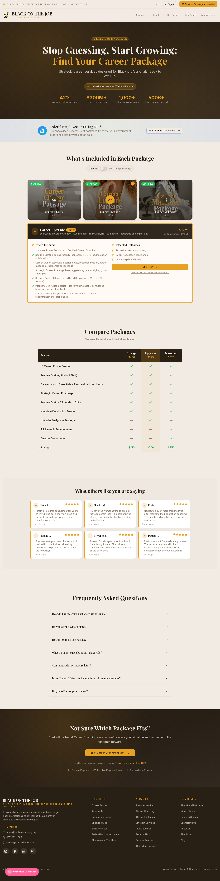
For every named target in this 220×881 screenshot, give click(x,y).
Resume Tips (98, 811)
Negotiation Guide (101, 817)
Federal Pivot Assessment (105, 834)
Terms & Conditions (190, 869)
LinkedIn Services (145, 822)
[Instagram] (6, 851)
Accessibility (210, 869)
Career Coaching (145, 811)
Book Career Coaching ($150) (107, 752)
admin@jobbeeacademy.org (21, 832)
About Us (185, 828)
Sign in (171, 4)
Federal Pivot (143, 834)
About (156, 15)
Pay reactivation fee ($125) (132, 763)
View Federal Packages (161, 130)
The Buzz (172, 15)
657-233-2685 (14, 837)
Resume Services (145, 805)
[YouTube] (33, 851)
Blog (183, 840)
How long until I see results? (69, 639)
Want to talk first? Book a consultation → (150, 272)
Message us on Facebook (20, 842)
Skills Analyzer (99, 828)
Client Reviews (188, 822)
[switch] (103, 169)
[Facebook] (15, 851)
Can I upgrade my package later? (71, 665)
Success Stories (189, 817)
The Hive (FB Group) (192, 805)
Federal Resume (144, 840)
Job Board (190, 15)
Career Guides (99, 805)
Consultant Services (146, 846)
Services (140, 15)
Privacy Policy (168, 869)
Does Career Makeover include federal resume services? (86, 678)
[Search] (157, 4)
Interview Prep (144, 828)
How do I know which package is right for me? (79, 614)
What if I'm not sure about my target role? (77, 652)
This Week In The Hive (104, 840)
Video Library (188, 811)
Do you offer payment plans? (69, 626)
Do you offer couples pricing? (70, 691)
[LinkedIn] (24, 851)
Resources (207, 15)
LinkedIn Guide (99, 822)
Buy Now (148, 266)
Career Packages (200, 4)
